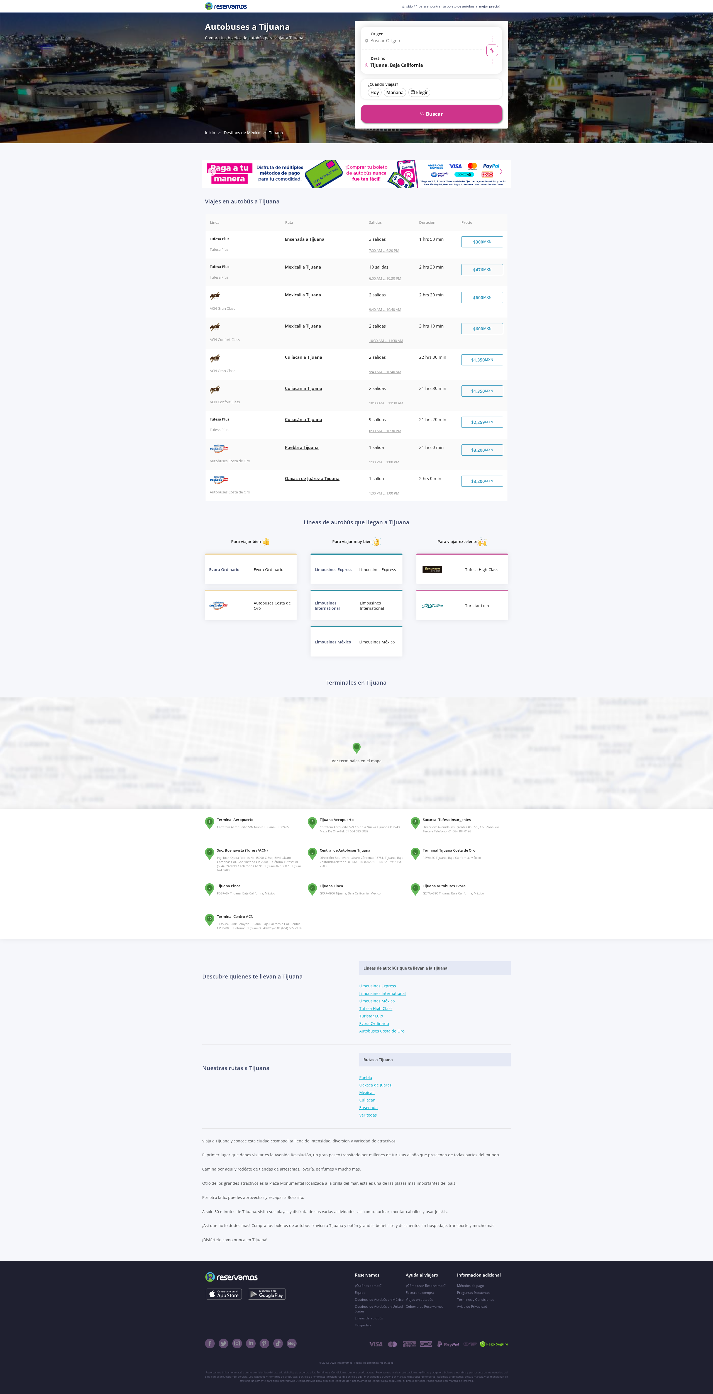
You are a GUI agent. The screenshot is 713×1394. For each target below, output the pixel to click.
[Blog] (292, 1343)
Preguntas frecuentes (473, 1292)
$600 (482, 297)
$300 (482, 242)
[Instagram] (237, 1343)
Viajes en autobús (419, 1299)
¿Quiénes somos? (368, 1285)
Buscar (434, 113)
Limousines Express (377, 986)
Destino (378, 58)
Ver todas (368, 1115)
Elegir (422, 92)
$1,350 (482, 360)
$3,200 (482, 450)
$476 (482, 269)
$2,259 (482, 422)
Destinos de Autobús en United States (379, 1309)
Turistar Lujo (371, 1016)
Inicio (210, 132)
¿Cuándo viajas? (383, 84)
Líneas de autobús (369, 1318)
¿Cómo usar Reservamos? (426, 1285)
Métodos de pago (470, 1285)
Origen (377, 33)
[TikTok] (278, 1343)
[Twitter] (223, 1343)
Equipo (360, 1292)
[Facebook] (210, 1343)
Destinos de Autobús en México (379, 1299)
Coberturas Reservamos (424, 1306)
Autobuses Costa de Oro (381, 1031)
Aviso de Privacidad (472, 1306)
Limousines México (377, 1001)
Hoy (374, 92)
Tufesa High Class (375, 1008)
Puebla (365, 1077)
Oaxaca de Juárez (375, 1085)
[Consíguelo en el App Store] (224, 1294)
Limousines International (382, 993)
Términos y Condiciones (475, 1299)
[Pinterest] (264, 1343)
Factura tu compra (420, 1292)
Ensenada (368, 1107)
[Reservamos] (226, 6)
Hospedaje (363, 1325)
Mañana (395, 92)
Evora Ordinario (374, 1023)
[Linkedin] (251, 1343)
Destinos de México (242, 132)
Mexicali (367, 1092)
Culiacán (367, 1100)
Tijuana (276, 132)
